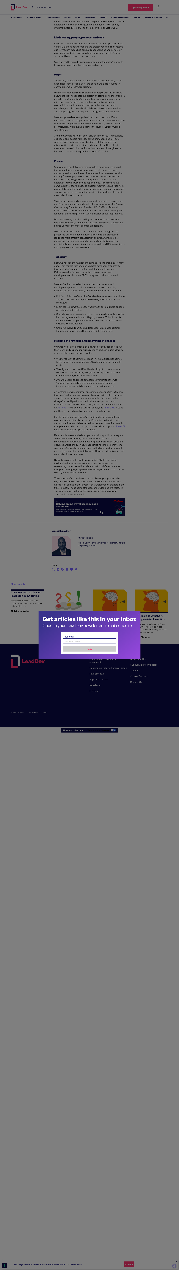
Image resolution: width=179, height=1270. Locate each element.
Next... (89, 648)
